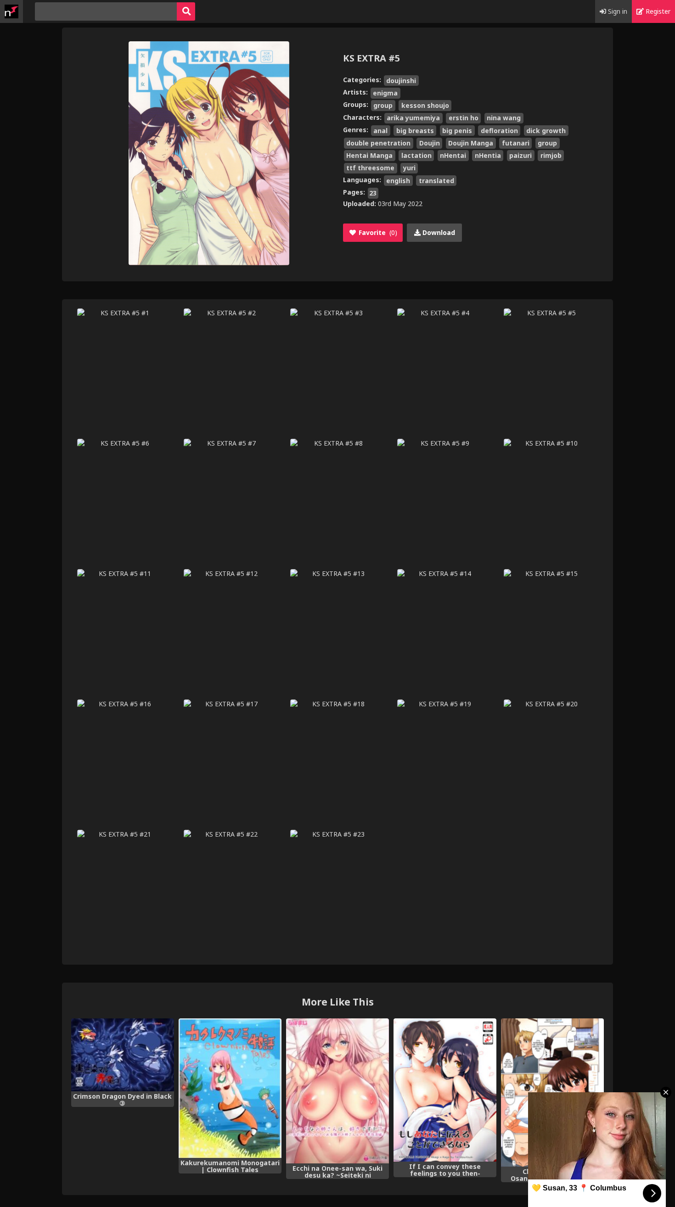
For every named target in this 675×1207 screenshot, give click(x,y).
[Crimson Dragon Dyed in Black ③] (122, 1054)
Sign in (616, 11)
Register (657, 11)
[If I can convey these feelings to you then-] (445, 1090)
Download (438, 232)
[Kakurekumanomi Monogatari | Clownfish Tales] (230, 1088)
